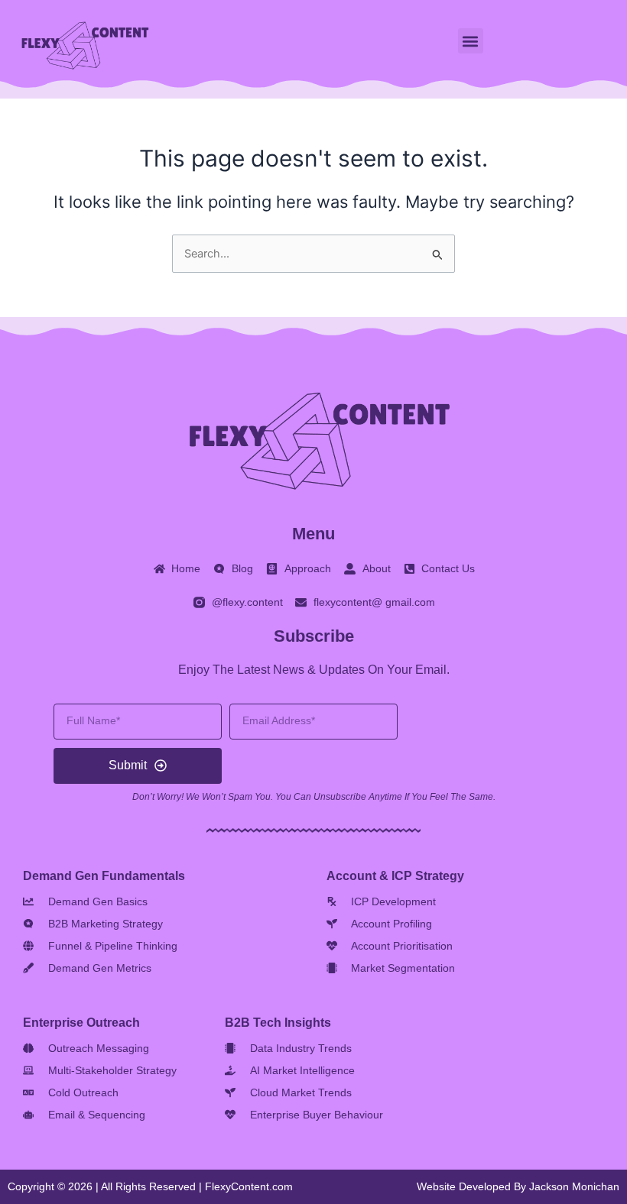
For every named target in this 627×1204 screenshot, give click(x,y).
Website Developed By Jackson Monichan (518, 1186)
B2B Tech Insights (278, 1022)
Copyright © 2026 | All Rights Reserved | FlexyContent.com (150, 1186)
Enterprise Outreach (81, 1022)
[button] (470, 40)
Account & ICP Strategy (395, 875)
